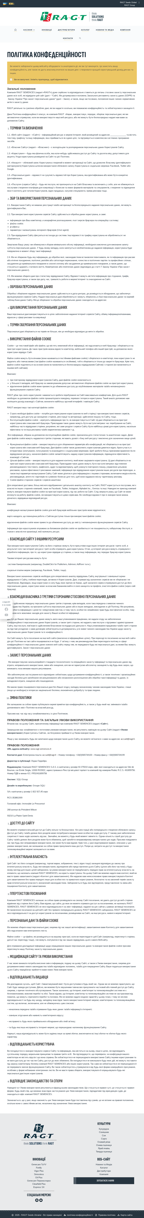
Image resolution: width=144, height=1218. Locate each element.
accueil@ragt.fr (49, 755)
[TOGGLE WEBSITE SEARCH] (80, 38)
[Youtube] (41, 1200)
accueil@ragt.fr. (128, 739)
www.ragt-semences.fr (40, 749)
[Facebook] (37, 1200)
